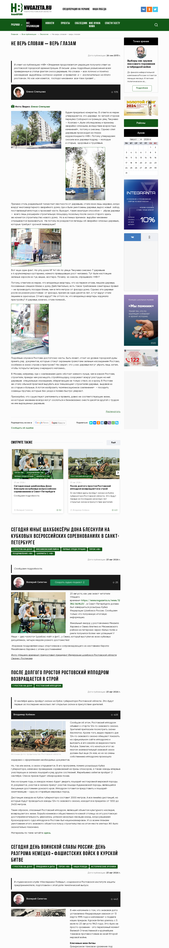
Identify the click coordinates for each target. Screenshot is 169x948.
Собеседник (81, 23)
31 (126, 173)
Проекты (65, 23)
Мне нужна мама (94, 25)
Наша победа (99, 9)
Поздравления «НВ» (35, 473)
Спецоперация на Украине (76, 9)
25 (131, 168)
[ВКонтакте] (143, 9)
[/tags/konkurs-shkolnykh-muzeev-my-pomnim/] (141, 320)
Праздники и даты (45, 867)
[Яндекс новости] (58, 422)
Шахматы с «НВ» (43, 476)
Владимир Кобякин (81, 510)
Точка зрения (141, 41)
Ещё (113, 443)
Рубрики (15, 24)
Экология (44, 34)
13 (141, 158)
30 (155, 168)
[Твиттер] (155, 9)
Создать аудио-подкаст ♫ (69, 582)
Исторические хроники (103, 867)
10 (126, 158)
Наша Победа (80, 867)
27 (141, 168)
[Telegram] (102, 422)
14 (146, 158)
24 (126, 168)
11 (131, 158)
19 (136, 163)
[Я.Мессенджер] (91, 422)
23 (155, 163)
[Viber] (109, 422)
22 (150, 163)
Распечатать (113, 411)
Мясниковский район (47, 549)
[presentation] (118, 473)
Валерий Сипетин (25, 510)
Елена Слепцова (36, 92)
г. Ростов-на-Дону (22, 549)
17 (126, 163)
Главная (14, 34)
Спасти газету (112, 23)
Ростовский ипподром (81, 476)
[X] (105, 422)
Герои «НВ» (19, 473)
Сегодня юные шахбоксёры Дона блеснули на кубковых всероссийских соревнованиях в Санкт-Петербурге (35, 489)
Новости (49, 23)
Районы (141, 123)
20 (141, 163)
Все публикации (32, 25)
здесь (47, 833)
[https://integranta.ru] (141, 204)
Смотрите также (21, 442)
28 (146, 168)
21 (146, 163)
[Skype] (116, 422)
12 (136, 158)
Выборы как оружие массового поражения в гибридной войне (141, 64)
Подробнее (142, 88)
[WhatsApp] (113, 422)
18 (131, 163)
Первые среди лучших (24, 476)
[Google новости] (42, 422)
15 (150, 158)
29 (150, 168)
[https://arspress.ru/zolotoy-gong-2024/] (141, 106)
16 (155, 158)
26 (136, 168)
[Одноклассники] (149, 9)
